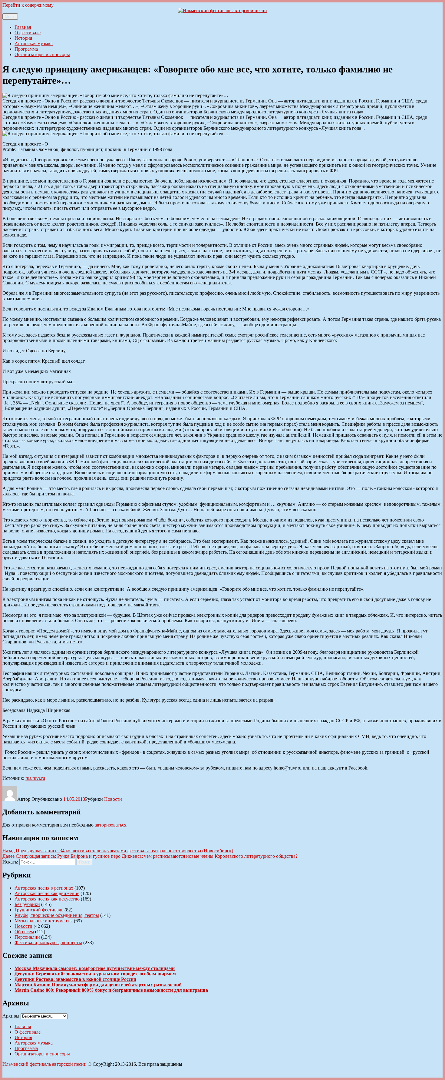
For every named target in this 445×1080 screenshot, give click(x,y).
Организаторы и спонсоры (42, 54)
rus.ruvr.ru (35, 778)
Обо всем (24, 931)
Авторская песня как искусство (47, 898)
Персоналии (27, 937)
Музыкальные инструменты (44, 920)
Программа (26, 49)
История (23, 38)
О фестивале (28, 32)
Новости (113, 799)
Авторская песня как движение (47, 893)
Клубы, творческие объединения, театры (57, 915)
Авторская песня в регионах (44, 887)
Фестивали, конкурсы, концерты (48, 942)
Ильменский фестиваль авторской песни (44, 1064)
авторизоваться (110, 824)
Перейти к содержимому (28, 5)
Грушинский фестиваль (39, 909)
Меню (10, 16)
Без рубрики (27, 904)
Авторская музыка (34, 43)
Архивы (10, 1015)
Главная (23, 27)
